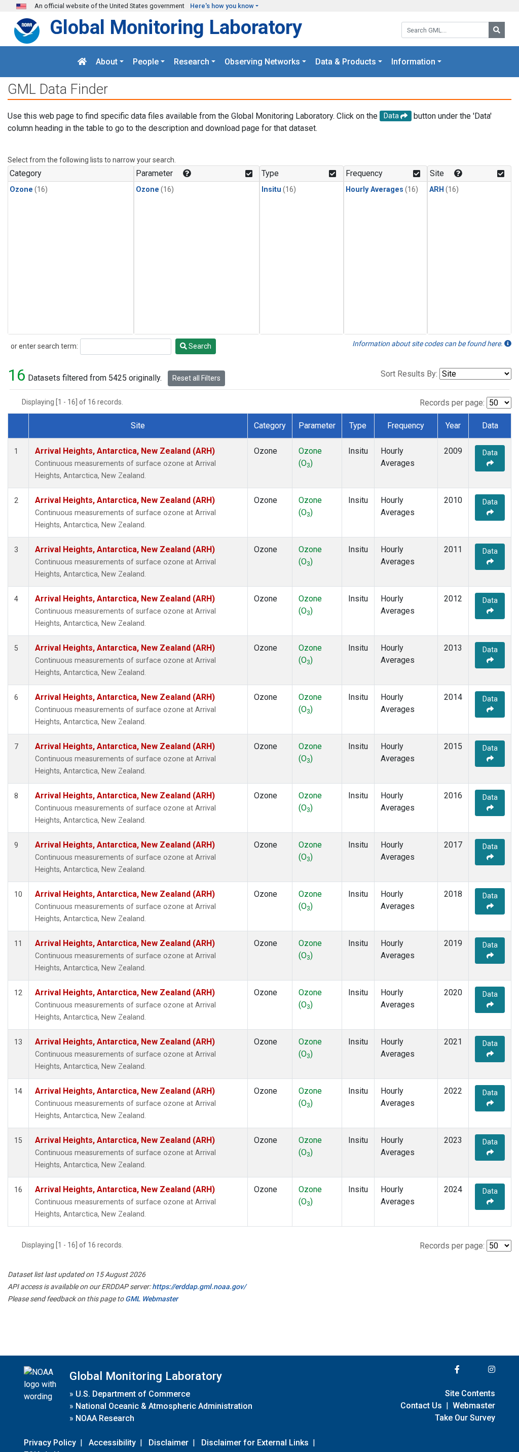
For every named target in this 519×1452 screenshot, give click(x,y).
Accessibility (112, 1442)
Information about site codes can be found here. (428, 344)
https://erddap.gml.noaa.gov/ (199, 1286)
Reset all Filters (196, 378)
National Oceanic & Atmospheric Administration (164, 1406)
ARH (436, 189)
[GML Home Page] (82, 61)
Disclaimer (169, 1442)
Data (490, 453)
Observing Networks (262, 61)
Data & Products (345, 61)
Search (199, 346)
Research (191, 61)
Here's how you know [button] (222, 6)
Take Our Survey (465, 1418)
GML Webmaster (151, 1299)
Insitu (271, 189)
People (146, 61)
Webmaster (474, 1405)
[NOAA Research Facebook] (443, 1369)
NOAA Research (105, 1418)
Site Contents (470, 1393)
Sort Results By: (409, 374)
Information (413, 61)
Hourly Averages (374, 189)
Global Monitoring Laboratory (176, 27)
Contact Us (421, 1405)
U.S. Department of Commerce (133, 1394)
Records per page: (452, 403)
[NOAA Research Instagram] (478, 1369)
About (107, 61)
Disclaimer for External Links (255, 1442)
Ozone (21, 189)
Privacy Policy (50, 1442)
